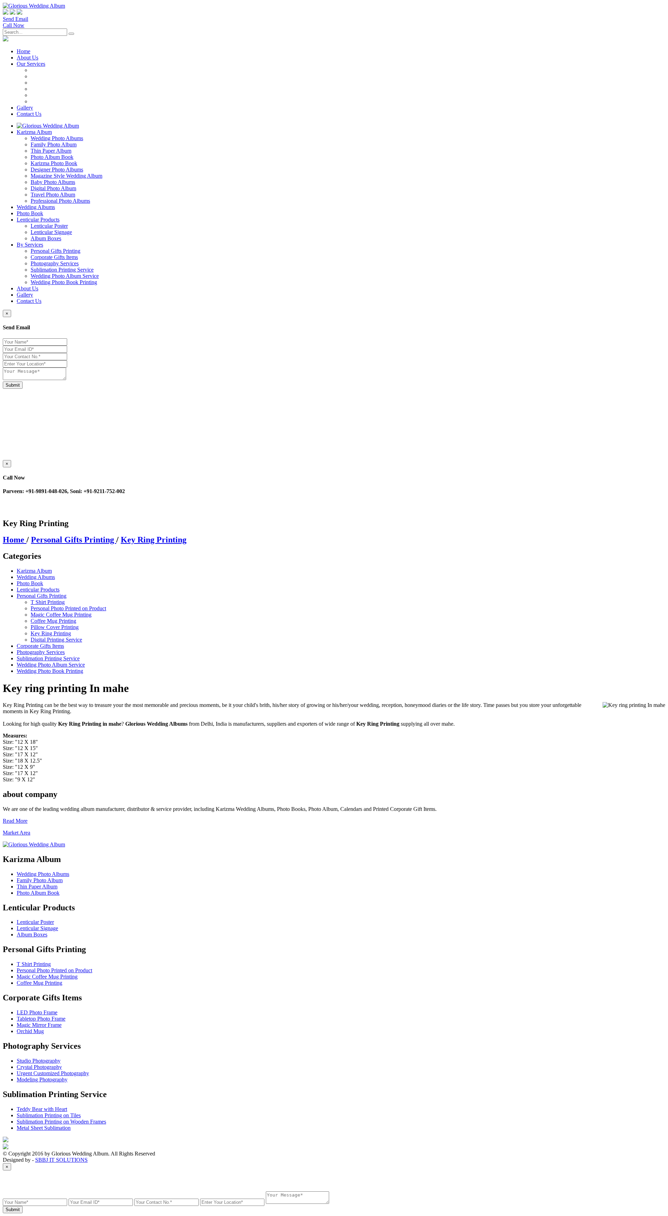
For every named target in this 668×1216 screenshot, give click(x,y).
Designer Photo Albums (57, 169)
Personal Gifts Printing (55, 251)
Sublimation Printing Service (62, 270)
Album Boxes (46, 238)
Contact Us (29, 114)
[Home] (48, 126)
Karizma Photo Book (54, 163)
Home (14, 539)
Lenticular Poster (49, 226)
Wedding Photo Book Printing (64, 282)
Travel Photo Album (53, 195)
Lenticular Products (38, 220)
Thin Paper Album (51, 151)
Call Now (13, 25)
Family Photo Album (54, 144)
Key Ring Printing (153, 539)
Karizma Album (34, 132)
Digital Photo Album (53, 188)
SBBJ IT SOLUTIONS (61, 1160)
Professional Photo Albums (60, 201)
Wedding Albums (36, 207)
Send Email (15, 19)
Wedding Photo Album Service (65, 276)
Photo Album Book (52, 157)
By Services (30, 245)
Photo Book (30, 213)
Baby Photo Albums (53, 182)
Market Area (16, 833)
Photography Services (55, 263)
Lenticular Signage (51, 232)
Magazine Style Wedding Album (66, 176)
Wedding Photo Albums (57, 138)
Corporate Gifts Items (54, 257)
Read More (15, 821)
